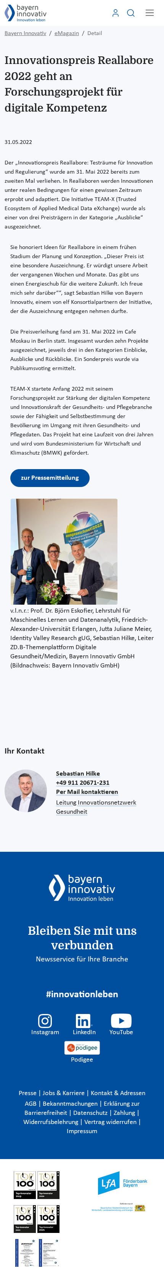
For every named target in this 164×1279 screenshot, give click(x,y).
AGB (31, 1104)
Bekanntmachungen (71, 1104)
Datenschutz (91, 1113)
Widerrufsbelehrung (51, 1122)
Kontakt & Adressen (118, 1093)
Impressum (82, 1131)
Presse (28, 1093)
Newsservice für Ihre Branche (82, 959)
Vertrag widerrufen (111, 1122)
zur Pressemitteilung (50, 478)
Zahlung (125, 1113)
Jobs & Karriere (64, 1093)
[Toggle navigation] (149, 12)
